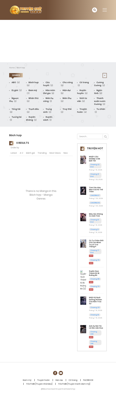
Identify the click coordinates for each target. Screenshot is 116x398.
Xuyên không (31, 118)
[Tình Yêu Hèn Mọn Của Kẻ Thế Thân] (83, 190)
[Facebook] (55, 373)
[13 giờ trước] (91, 337)
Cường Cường (99, 84)
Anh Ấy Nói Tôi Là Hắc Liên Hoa (96, 327)
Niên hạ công (48, 100)
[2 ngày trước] (91, 282)
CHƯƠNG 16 (95, 203)
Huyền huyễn (82, 92)
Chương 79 (94, 286)
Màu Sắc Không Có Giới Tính (96, 215)
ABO (15, 82)
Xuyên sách (47, 118)
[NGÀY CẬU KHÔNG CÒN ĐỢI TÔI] (83, 159)
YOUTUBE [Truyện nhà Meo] (39, 383)
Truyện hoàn (82, 110)
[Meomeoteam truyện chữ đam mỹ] (25, 9)
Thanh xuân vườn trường (99, 101)
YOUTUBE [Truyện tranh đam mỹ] (74, 383)
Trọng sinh (47, 110)
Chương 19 (94, 315)
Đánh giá (30, 153)
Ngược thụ (14, 100)
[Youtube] (61, 373)
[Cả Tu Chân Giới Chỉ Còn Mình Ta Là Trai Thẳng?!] (83, 243)
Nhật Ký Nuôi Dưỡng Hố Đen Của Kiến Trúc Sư (95, 300)
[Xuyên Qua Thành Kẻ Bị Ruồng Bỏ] (83, 280)
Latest (14, 153)
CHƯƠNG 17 (94, 195)
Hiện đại (59, 380)
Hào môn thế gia (49, 92)
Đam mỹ (27, 380)
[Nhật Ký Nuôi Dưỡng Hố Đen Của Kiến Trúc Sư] (83, 300)
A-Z (21, 153)
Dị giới (16, 90)
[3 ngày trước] (91, 256)
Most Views (55, 153)
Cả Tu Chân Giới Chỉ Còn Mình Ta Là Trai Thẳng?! (96, 243)
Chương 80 (95, 279)
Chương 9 (94, 229)
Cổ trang (73, 380)
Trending (42, 153)
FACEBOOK (88, 380)
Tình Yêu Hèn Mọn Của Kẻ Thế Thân (96, 189)
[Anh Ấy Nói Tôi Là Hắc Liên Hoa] (83, 329)
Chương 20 (95, 307)
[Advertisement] (58, 41)
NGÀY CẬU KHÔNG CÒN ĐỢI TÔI (94, 158)
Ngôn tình (98, 92)
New (66, 153)
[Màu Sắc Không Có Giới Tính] (83, 217)
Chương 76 (94, 260)
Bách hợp (21, 67)
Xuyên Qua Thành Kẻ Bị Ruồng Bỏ (94, 273)
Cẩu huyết (48, 84)
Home (12, 67)
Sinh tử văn (82, 100)
